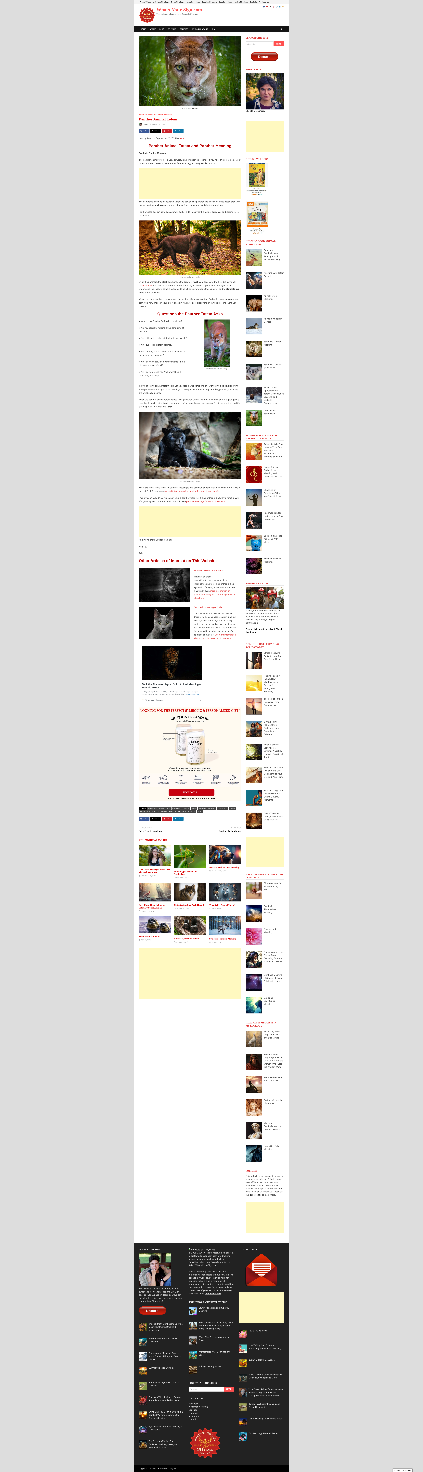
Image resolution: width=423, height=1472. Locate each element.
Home (143, 29)
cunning (185, 808)
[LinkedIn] (280, 6)
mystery (202, 808)
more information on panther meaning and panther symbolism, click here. (214, 594)
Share (145, 131)
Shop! (214, 29)
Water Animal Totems (149, 936)
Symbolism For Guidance (259, 2)
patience (211, 808)
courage (176, 808)
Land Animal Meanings (162, 114)
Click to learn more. (255, 111)
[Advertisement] (190, 183)
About (152, 29)
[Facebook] (264, 6)
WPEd (200, 811)
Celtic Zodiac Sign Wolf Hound (189, 905)
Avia (146, 124)
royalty (155, 811)
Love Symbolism (225, 2)
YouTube (193, 1410)
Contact (184, 29)
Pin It (168, 131)
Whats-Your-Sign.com (179, 9)
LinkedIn (193, 1419)
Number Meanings (241, 2)
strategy (182, 811)
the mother (146, 285)
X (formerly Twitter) (198, 1407)
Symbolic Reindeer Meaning (222, 939)
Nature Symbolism (193, 2)
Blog (161, 29)
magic (194, 808)
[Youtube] (267, 6)
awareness (152, 808)
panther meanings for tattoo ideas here (205, 501)
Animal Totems (145, 2)
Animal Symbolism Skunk (186, 938)
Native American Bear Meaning (224, 867)
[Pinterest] (274, 6)
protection (145, 811)
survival (191, 811)
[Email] (283, 6)
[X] (270, 6)
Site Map (172, 29)
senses (164, 811)
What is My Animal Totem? (222, 905)
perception (222, 808)
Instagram (194, 1416)
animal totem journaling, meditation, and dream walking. (193, 491)
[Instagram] (277, 6)
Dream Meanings (177, 2)
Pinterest (193, 1413)
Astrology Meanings (161, 2)
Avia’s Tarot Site (200, 29)
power (232, 808)
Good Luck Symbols (209, 2)
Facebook (193, 1403)
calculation (164, 808)
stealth (172, 811)
